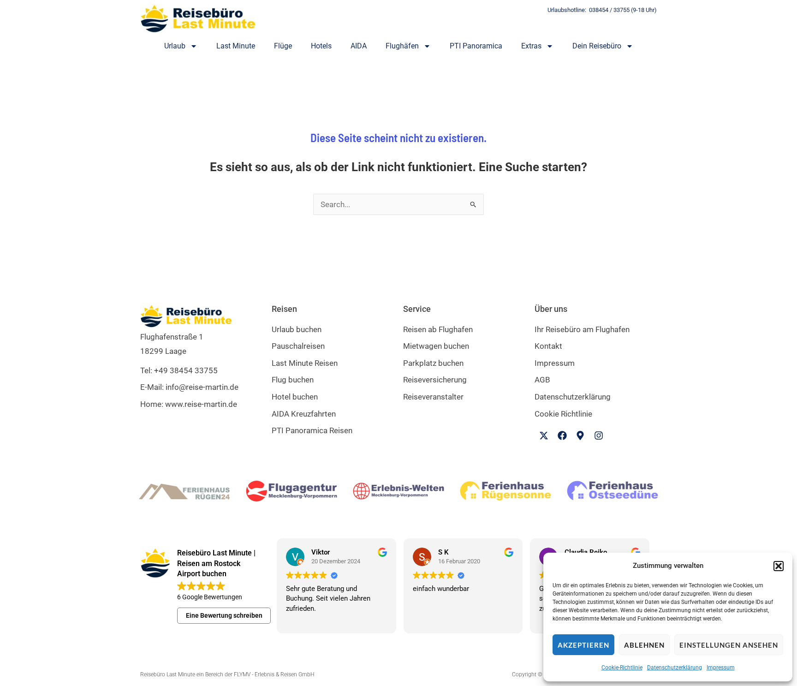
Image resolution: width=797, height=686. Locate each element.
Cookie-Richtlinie (621, 667)
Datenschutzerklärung (674, 667)
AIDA (359, 46)
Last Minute (235, 46)
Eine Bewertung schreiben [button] (224, 615)
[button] (778, 566)
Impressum (721, 667)
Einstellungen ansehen (728, 645)
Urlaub (174, 46)
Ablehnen (644, 645)
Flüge (283, 46)
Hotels (321, 46)
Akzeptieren (583, 645)
